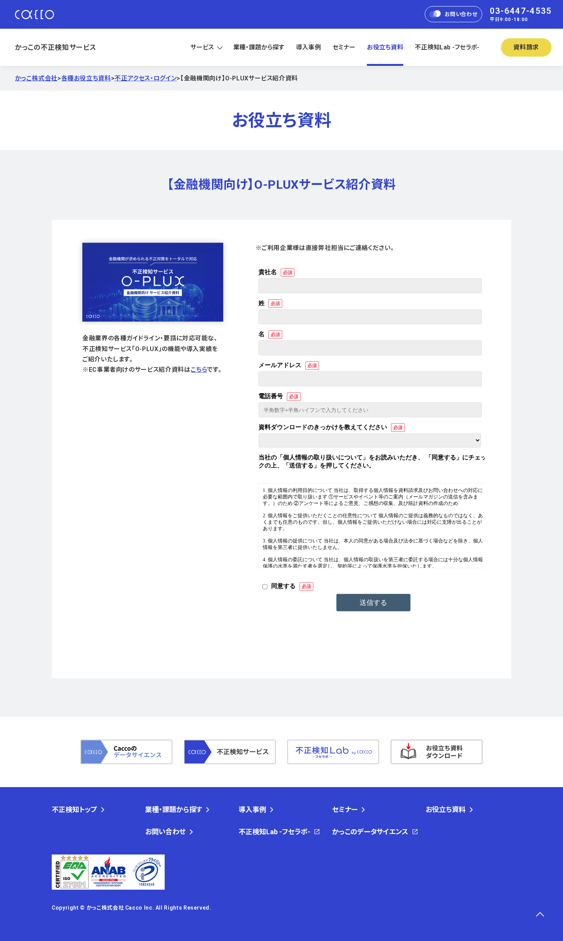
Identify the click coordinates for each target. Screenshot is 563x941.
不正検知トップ (74, 809)
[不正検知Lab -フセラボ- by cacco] (333, 752)
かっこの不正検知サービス (55, 47)
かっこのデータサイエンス (370, 831)
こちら (199, 369)
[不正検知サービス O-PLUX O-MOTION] (230, 752)
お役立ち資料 (385, 47)
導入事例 (308, 47)
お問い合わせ (461, 14)
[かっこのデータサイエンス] (126, 752)
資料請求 (526, 47)
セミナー (343, 47)
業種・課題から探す (259, 47)
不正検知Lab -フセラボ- (447, 47)
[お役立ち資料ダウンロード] (437, 752)
